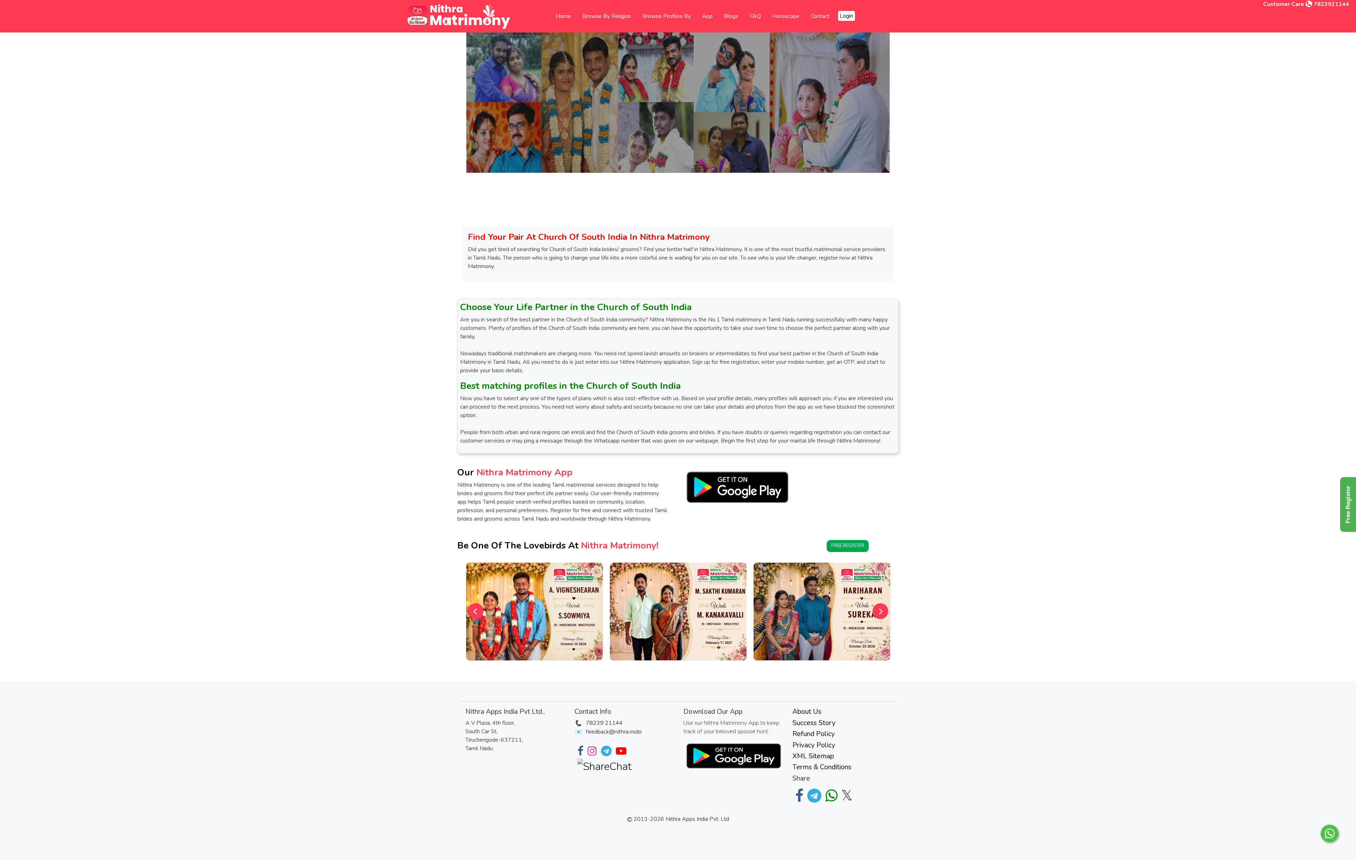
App (707, 16)
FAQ (755, 16)
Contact (820, 16)
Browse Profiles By (666, 16)
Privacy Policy (813, 745)
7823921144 (1331, 4)
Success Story (813, 723)
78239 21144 (604, 723)
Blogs (731, 16)
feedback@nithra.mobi (614, 732)
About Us (806, 711)
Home (563, 16)
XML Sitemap (813, 756)
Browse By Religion (606, 16)
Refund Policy (813, 734)
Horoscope (785, 16)
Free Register (847, 545)
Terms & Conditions (821, 767)
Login (846, 16)
